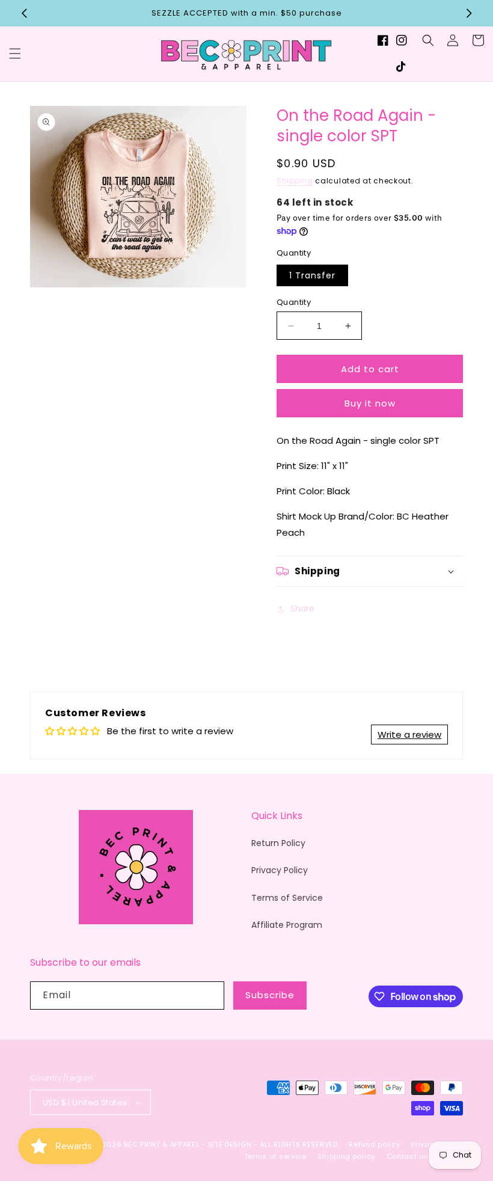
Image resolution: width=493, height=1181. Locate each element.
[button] (15, 53)
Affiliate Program (286, 925)
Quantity (294, 302)
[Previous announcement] (24, 13)
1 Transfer (312, 275)
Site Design (230, 1144)
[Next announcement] (469, 13)
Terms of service (275, 1156)
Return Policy (278, 843)
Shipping (295, 181)
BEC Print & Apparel (161, 1144)
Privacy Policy (279, 870)
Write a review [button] (409, 734)
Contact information (425, 1156)
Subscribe (270, 995)
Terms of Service (287, 898)
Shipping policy (346, 1156)
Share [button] (302, 609)
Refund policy (374, 1144)
